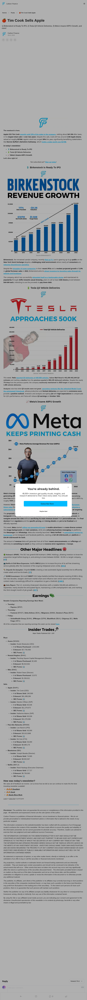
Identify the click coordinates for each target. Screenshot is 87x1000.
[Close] (68, 487)
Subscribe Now (47, 504)
